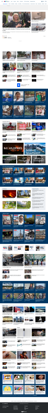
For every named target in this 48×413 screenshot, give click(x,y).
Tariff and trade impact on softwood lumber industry (28, 184)
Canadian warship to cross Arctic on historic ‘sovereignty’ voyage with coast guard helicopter (40, 314)
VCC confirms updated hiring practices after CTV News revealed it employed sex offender (26, 76)
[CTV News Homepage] (6, 1)
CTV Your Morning (26, 1)
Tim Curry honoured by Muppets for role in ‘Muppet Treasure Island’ (23, 360)
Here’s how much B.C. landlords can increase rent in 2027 (23, 131)
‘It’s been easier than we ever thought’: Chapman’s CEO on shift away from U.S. (18, 226)
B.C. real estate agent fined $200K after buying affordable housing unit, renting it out (18, 324)
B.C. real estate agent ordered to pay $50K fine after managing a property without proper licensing (26, 139)
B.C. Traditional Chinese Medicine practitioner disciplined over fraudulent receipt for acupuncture (12, 76)
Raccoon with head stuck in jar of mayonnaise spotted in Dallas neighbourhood (40, 300)
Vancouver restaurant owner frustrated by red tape (28, 116)
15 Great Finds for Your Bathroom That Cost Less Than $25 (29, 381)
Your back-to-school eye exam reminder (7, 184)
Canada (14, 1)
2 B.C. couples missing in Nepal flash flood (39, 102)
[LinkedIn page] (7, 403)
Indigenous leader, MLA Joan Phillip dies (18, 102)
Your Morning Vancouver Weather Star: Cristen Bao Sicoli (18, 184)
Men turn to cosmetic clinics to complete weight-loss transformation (26, 341)
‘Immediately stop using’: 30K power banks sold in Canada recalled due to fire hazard (18, 314)
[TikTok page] (4, 403)
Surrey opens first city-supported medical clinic (7, 116)
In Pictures (21, 1)
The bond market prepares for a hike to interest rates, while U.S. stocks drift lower (12, 345)
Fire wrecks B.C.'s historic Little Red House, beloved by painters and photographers (41, 344)
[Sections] (2, 1)
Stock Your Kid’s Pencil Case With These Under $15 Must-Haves (18, 392)
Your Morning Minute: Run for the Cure (40, 116)
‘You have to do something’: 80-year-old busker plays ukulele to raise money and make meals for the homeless (9, 132)
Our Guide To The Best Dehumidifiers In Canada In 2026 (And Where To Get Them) (29, 392)
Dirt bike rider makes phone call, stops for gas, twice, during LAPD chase (7, 300)
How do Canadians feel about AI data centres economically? (40, 240)
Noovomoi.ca (36, 408)
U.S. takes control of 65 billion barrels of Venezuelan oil (39, 225)
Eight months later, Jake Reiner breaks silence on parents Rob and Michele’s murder (26, 363)
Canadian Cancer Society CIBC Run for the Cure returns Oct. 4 (40, 174)
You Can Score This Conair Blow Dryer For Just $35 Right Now (7, 392)
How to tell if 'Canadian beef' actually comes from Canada (7, 225)
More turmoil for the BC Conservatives (16, 174)
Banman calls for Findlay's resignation (6, 102)
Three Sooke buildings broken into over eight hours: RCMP (26, 79)
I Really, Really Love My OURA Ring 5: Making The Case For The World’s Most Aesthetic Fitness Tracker (40, 381)
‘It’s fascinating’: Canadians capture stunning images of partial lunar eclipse (12, 363)
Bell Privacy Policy (15, 407)
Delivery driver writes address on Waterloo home (29, 290)
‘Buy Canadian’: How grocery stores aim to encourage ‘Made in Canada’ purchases (8, 324)
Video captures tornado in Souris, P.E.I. (18, 290)
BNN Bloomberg (26, 408)
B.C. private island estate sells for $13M (22, 198)
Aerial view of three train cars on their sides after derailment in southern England (18, 300)
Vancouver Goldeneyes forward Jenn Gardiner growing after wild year (41, 139)
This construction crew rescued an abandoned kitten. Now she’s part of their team (41, 368)
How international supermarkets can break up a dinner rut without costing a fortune (41, 364)
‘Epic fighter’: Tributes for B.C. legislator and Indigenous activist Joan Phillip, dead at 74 (9, 60)
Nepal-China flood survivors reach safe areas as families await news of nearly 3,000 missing (38, 270)
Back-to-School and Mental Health (40, 183)
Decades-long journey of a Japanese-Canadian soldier (28, 102)
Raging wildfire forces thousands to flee (8, 198)
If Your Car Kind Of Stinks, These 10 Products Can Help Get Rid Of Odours (40, 392)
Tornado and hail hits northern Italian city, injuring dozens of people (37, 337)
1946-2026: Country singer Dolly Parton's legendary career (39, 323)
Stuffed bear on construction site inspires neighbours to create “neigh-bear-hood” (12, 139)
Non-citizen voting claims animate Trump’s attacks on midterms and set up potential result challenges (34, 267)
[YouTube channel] (5, 403)
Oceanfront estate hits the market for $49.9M (9, 209)
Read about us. (35, 395)
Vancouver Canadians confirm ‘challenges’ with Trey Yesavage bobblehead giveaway (38, 131)
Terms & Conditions (15, 408)
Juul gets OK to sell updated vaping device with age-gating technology (23, 337)
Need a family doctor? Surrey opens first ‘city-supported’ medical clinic (37, 21)
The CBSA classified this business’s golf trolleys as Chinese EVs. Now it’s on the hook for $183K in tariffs (13, 267)
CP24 (25, 407)
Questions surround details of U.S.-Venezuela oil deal (18, 240)
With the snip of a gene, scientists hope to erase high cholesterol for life (26, 345)
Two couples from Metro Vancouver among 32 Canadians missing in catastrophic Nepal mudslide (9, 72)
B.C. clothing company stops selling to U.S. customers (18, 116)
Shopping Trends (32, 1)
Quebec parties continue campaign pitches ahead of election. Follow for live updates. (16, 270)
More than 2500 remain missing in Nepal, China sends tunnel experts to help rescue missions (7, 241)
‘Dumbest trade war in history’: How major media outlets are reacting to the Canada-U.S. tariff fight (29, 324)
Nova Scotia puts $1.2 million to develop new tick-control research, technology (9, 360)
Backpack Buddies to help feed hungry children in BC (28, 174)
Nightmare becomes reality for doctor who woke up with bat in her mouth (29, 314)
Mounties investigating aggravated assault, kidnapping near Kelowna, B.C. (38, 71)
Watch (18, 1)
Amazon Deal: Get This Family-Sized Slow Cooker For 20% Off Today (7, 381)
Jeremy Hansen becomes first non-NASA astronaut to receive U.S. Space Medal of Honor (11, 367)
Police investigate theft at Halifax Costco (40, 290)
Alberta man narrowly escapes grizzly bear (28, 225)
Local (11, 1)
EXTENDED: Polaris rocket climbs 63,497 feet (7, 290)
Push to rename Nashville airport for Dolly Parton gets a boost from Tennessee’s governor (26, 367)
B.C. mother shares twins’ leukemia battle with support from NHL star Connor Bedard (41, 135)
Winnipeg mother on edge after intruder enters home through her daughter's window (29, 241)
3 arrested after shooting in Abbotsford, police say (40, 79)
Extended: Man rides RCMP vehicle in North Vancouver (29, 300)
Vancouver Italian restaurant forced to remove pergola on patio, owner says (23, 60)
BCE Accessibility (4, 407)
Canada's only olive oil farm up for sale (22, 209)
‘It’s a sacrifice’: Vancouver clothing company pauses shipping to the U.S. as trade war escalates (23, 72)
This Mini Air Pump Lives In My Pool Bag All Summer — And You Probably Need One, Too (18, 381)
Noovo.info (36, 407)
